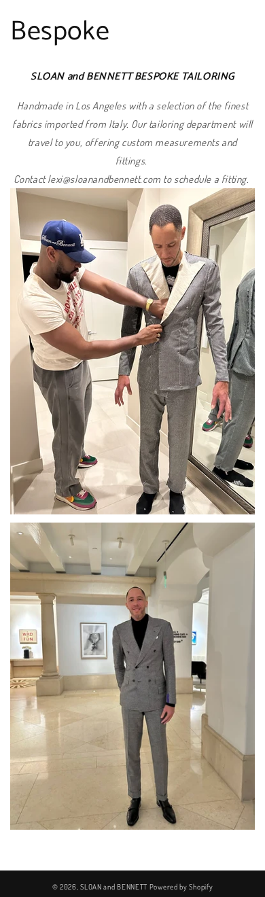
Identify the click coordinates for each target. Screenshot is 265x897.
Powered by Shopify (181, 887)
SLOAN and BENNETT (113, 887)
